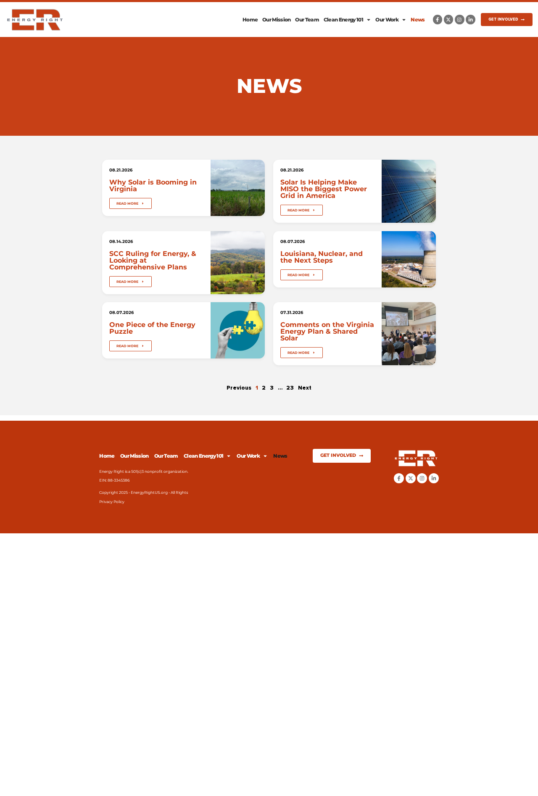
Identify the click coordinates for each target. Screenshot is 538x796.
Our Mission (276, 19)
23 (290, 388)
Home (250, 19)
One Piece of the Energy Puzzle (152, 328)
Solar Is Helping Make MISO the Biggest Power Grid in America (323, 189)
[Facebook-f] (438, 19)
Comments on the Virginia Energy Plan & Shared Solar (327, 332)
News (418, 19)
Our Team (307, 19)
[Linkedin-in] (470, 19)
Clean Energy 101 (343, 19)
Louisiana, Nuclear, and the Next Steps (321, 256)
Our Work (386, 19)
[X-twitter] (449, 19)
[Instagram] (459, 19)
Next (304, 388)
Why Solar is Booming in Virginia (153, 185)
